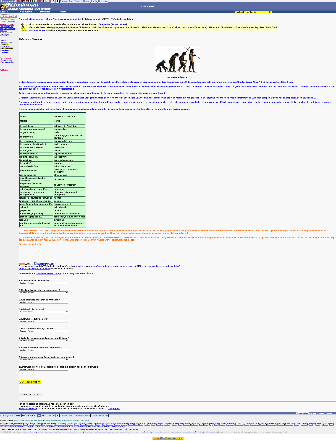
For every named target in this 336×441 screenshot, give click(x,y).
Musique (117, 425)
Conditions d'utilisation (61, 432)
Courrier (193, 423)
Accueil (4, 12)
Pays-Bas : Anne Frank (266, 27)
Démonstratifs (231, 423)
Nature (141, 425)
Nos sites (103, 415)
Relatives (325, 425)
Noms (153, 425)
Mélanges (124, 425)
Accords (26, 423)
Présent (296, 425)
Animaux (53, 423)
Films (271, 423)
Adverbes (40, 423)
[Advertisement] (8, 84)
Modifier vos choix (210, 432)
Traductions (66, 426)
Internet (31, 425)
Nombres (147, 425)
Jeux (71, 415)
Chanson (89, 423)
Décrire (223, 423)
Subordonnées (20, 426)
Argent (60, 423)
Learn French (109, 429)
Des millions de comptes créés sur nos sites (7, 28)
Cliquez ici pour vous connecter (8, 20)
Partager (49, 264)
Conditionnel (133, 423)
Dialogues (210, 423)
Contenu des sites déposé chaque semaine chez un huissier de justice (154, 432)
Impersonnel (18, 425)
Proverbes (280, 425)
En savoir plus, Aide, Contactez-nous (41, 432)
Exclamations (250, 423)
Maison (82, 425)
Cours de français (79, 429)
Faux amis (264, 423)
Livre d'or (5, 46)
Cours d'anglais (27, 429)
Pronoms (263, 425)
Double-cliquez (37, 30)
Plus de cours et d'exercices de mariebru (159, 266)
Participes (186, 425)
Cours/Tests (26, 12)
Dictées (217, 423)
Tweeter (41, 264)
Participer (45, 12)
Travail (73, 426)
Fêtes (288, 423)
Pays (211, 425)
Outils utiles (90, 429)
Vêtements (121, 426)
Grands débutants (315, 423)
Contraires (174, 423)
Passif (201, 425)
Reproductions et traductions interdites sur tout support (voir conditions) (107, 432)
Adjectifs (32, 423)
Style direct (3, 426)
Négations (167, 425)
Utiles (63, 12)
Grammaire (304, 423)
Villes (102, 426)
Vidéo (86, 426)
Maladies (97, 425)
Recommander (7, 48)
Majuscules (89, 425)
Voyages (114, 426)
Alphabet (47, 423)
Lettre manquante (59, 425)
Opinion (174, 425)
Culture (63, 415)
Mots (103, 425)
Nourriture (159, 425)
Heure (2, 425)
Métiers (130, 425)
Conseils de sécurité (76, 432)
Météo (136, 425)
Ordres (180, 425)
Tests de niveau (46, 426)
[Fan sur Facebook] (302, 413)
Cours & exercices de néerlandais (63, 19)
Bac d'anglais (99, 429)
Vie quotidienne (94, 426)
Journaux (49, 425)
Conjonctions (151, 423)
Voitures (107, 426)
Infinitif (25, 425)
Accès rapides (6, 42)
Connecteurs (160, 423)
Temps (37, 426)
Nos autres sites (7, 62)
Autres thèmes (119, 24)
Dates (204, 423)
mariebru (80, 266)
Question (317, 425)
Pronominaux (254, 425)
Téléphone (79, 426)
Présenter (304, 425)
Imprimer (5, 44)
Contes (168, 423)
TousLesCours (82, 415)
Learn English (118, 429)
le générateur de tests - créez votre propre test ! (114, 266)
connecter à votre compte (48, 273)
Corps (181, 423)
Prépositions (289, 425)
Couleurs (187, 423)
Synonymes (30, 426)
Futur (283, 423)
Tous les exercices (28, 409)
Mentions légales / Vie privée (187, 432)
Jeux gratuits (6, 60)
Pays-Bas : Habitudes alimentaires (148, 27)
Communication (99, 423)
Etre (243, 423)
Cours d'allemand (66, 429)
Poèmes (246, 425)
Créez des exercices (131, 429)
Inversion (38, 425)
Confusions (141, 423)
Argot (64, 423)
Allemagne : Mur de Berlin (221, 27)
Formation (277, 423)
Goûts (298, 423)
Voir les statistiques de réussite (34, 269)
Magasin (76, 425)
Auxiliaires (82, 423)
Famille (258, 423)
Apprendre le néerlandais (31, 19)
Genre (293, 423)
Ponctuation (230, 425)
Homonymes (9, 425)
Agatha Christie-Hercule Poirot (86, 27)
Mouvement (109, 425)
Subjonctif (12, 426)
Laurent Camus (24, 432)
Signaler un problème (5, 51)
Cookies (200, 432)
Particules (194, 425)
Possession (239, 425)
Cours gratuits (7, 415)
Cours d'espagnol (54, 429)
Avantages (5, 35)
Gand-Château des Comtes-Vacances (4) (187, 27)
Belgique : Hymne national (116, 27)
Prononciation (271, 425)
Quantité (310, 425)
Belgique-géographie (58, 27)
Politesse (222, 425)
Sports (331, 425)
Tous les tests (56, 426)
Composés (124, 423)
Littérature (69, 425)
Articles (70, 423)
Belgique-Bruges (244, 27)
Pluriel (216, 425)
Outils (94, 415)
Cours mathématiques (40, 429)
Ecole (239, 423)
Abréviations (18, 423)
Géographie (104, 24)
